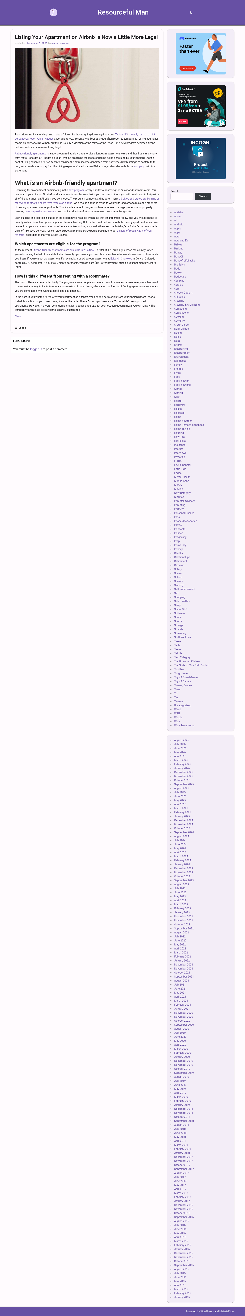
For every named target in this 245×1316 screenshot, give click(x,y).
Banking (178, 248)
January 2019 (182, 1104)
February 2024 (182, 860)
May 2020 (180, 1040)
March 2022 (181, 952)
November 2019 (183, 1064)
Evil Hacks (180, 360)
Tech (177, 645)
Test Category (182, 657)
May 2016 (180, 1233)
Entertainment (182, 352)
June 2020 (180, 1036)
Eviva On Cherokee (121, 258)
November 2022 (183, 920)
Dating (178, 332)
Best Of (178, 256)
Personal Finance (184, 513)
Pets (177, 517)
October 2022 (182, 924)
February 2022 (182, 956)
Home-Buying (182, 428)
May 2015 (180, 1281)
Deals (177, 336)
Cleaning (179, 300)
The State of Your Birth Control (191, 665)
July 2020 (180, 1032)
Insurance (180, 445)
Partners (179, 509)
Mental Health (182, 477)
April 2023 (180, 900)
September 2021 (184, 976)
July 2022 (180, 936)
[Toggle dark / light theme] (191, 12)
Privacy (178, 549)
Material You (226, 1311)
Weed (177, 709)
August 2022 (181, 932)
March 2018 (181, 1145)
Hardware (179, 404)
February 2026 (182, 764)
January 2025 (182, 816)
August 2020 (181, 1028)
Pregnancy (180, 537)
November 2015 (183, 1257)
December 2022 (183, 916)
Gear (177, 396)
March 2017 (181, 1193)
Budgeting (180, 276)
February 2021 (182, 1004)
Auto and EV (181, 240)
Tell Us (178, 653)
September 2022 (184, 928)
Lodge (22, 327)
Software (179, 613)
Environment (181, 356)
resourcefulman (60, 43)
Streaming (180, 633)
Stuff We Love (182, 637)
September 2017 (184, 1169)
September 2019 (184, 1072)
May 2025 (180, 800)
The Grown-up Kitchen (187, 661)
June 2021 (180, 988)
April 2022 (180, 948)
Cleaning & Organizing (187, 304)
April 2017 (180, 1189)
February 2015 (182, 1293)
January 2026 (182, 768)
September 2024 (184, 832)
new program (76, 190)
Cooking (179, 316)
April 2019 (180, 1092)
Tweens (179, 701)
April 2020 (180, 1044)
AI (175, 220)
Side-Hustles (182, 601)
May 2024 (180, 848)
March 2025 (181, 808)
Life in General (182, 465)
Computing (180, 308)
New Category (182, 493)
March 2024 (181, 856)
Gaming (178, 392)
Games (178, 388)
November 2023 (183, 872)
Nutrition (179, 497)
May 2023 (180, 896)
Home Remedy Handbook (189, 424)
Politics (178, 533)
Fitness (178, 368)
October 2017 (182, 1165)
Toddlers (179, 669)
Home (177, 416)
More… (19, 316)
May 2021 (180, 992)
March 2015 (181, 1289)
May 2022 (180, 944)
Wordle (178, 717)
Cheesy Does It (183, 292)
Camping (179, 280)
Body (177, 268)
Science (179, 581)
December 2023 (183, 868)
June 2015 (180, 1277)
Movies (178, 489)
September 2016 (184, 1217)
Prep (177, 541)
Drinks (178, 344)
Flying (177, 372)
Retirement (180, 561)
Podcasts (180, 529)
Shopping (179, 597)
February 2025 (182, 812)
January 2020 (182, 1056)
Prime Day (180, 545)
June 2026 (180, 748)
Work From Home (184, 725)
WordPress (207, 1311)
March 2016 (181, 1241)
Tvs (176, 697)
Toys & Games (182, 681)
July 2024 (180, 840)
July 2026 (180, 744)
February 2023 (182, 908)
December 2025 (183, 772)
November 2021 (183, 968)
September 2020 (184, 1024)
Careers (178, 284)
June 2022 (180, 940)
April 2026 (180, 756)
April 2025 (180, 804)
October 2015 (182, 1261)
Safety (178, 569)
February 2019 (182, 1100)
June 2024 (180, 844)
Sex (176, 593)
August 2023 (181, 884)
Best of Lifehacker (185, 260)
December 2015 (183, 1253)
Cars (177, 288)
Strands (178, 629)
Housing (179, 432)
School (178, 577)
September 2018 (184, 1120)
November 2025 (183, 776)
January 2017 (182, 1201)
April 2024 (180, 852)
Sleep (177, 605)
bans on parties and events (40, 211)
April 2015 (180, 1285)
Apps (177, 232)
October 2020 (182, 1020)
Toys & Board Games (186, 677)
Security (179, 585)
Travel (177, 689)
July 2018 (180, 1128)
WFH (177, 713)
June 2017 (180, 1181)
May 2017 (180, 1185)
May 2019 (180, 1088)
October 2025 (182, 780)
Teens (177, 649)
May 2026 (180, 752)
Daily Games (181, 328)
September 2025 (184, 784)
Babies (178, 244)
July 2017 (180, 1177)
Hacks (178, 400)
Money (178, 485)
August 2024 (181, 836)
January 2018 (182, 1153)
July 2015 (180, 1273)
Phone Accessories (185, 521)
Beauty (178, 252)
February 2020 (182, 1052)
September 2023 (184, 880)
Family (178, 364)
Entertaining (181, 348)
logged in (36, 349)
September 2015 (184, 1265)
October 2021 (182, 972)
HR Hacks (180, 441)
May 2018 (180, 1136)
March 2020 (181, 1048)
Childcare (179, 296)
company (139, 166)
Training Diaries (183, 685)
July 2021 (180, 984)
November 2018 (183, 1112)
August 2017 (181, 1173)
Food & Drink (181, 380)
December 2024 (183, 820)
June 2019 (180, 1084)
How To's (179, 436)
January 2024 (182, 864)
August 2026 (181, 740)
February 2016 (182, 1245)
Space (178, 617)
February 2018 (182, 1149)
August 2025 (181, 788)
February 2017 (182, 1197)
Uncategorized (182, 705)
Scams (178, 573)
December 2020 (183, 1012)
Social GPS (180, 609)
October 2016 (182, 1213)
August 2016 (181, 1221)
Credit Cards (181, 324)
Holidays (179, 412)
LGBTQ (178, 461)
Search (174, 191)
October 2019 (182, 1068)
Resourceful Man (123, 12)
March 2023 (181, 904)
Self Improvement (184, 589)
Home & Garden (183, 420)
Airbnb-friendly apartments (30, 153)
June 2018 (180, 1132)
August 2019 (181, 1076)
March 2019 (181, 1096)
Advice (178, 216)
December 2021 (183, 964)
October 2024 (182, 828)
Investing (179, 457)
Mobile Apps (181, 481)
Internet (178, 449)
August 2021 (181, 980)
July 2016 (180, 1225)
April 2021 (180, 996)
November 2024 (183, 824)
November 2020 (183, 1016)
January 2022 (182, 960)
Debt (177, 340)
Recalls (178, 553)
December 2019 (183, 1060)
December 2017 (183, 1157)
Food (177, 376)
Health (178, 408)
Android (178, 224)
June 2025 (180, 796)
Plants (178, 525)
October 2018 (182, 1116)
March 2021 (181, 1000)
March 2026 (181, 760)
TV (175, 693)
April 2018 (180, 1141)
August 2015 (181, 1269)
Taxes (177, 641)
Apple (177, 228)
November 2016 (183, 1209)
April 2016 (180, 1237)
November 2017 (183, 1161)
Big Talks (179, 264)
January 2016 (182, 1249)
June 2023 (180, 892)
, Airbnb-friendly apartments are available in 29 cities (63, 250)
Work (177, 721)
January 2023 (182, 912)
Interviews (180, 453)
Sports (178, 621)
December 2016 (183, 1205)
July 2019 (180, 1080)
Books (178, 272)
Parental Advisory (184, 501)
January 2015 (182, 1297)
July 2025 (180, 792)
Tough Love (181, 673)
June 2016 (180, 1229)
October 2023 (182, 876)
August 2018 (181, 1124)
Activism (179, 212)
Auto (177, 236)
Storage (178, 625)
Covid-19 (179, 320)
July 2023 (180, 888)
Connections (181, 312)
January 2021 (182, 1008)
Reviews (179, 565)
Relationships (182, 557)
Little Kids (180, 469)
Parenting (179, 505)
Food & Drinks (182, 384)
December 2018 (183, 1108)
